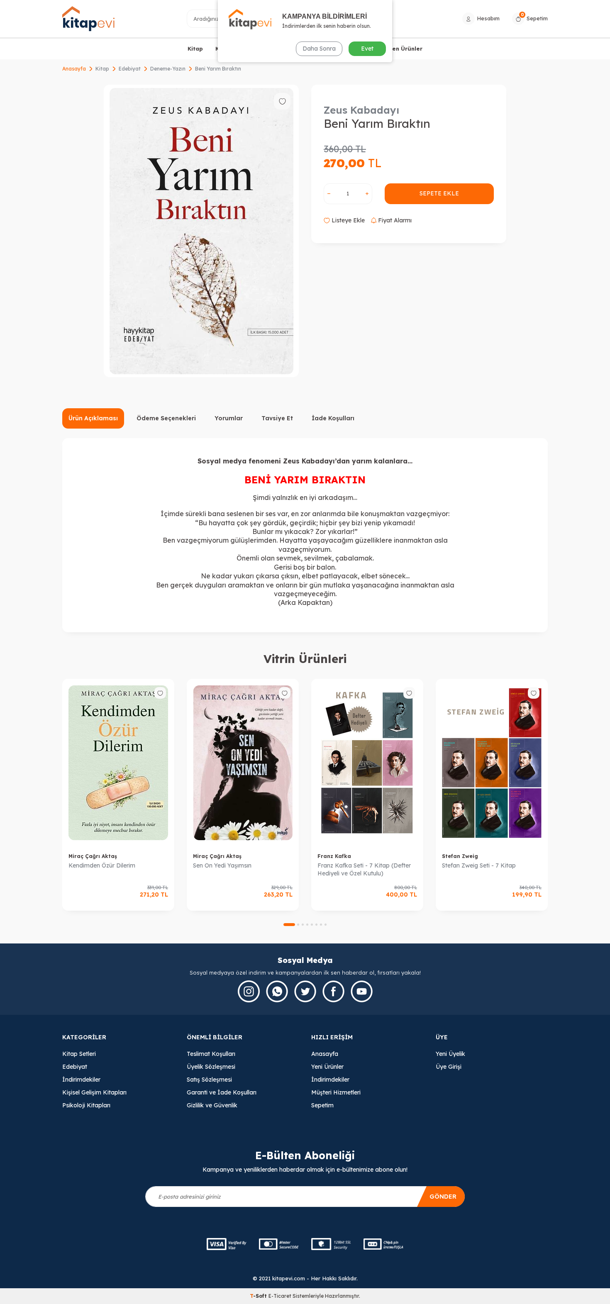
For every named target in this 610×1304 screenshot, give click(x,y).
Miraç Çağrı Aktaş (92, 856)
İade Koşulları (333, 418)
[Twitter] (305, 991)
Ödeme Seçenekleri (166, 418)
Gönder (442, 1196)
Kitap (195, 48)
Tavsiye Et (277, 418)
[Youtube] (362, 991)
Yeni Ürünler (327, 1066)
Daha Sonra (319, 48)
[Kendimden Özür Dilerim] (118, 763)
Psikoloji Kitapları (86, 1105)
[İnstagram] (249, 991)
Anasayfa (74, 69)
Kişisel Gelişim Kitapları (94, 1092)
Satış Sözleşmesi (209, 1079)
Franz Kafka (334, 856)
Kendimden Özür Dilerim (101, 865)
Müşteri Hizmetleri (336, 1092)
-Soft (259, 1296)
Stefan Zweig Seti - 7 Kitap (479, 865)
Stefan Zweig (460, 856)
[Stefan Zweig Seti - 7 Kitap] (492, 763)
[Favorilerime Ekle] (160, 693)
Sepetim (322, 1105)
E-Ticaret (279, 1296)
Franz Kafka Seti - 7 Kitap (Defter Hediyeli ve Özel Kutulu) (364, 869)
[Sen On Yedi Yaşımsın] (243, 763)
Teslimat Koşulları (211, 1054)
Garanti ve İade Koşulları (221, 1092)
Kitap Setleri (79, 1054)
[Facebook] (333, 991)
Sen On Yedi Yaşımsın (222, 865)
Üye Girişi (448, 1066)
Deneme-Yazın (167, 69)
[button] (289, 924)
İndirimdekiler (81, 1079)
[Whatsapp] (277, 991)
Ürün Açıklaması (93, 418)
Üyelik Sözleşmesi (211, 1066)
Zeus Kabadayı (361, 110)
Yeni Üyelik (450, 1054)
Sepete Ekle (439, 193)
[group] (201, 231)
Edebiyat (130, 69)
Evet (367, 48)
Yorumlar (229, 418)
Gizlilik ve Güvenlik (212, 1105)
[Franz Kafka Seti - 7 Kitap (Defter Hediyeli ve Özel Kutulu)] (367, 763)
